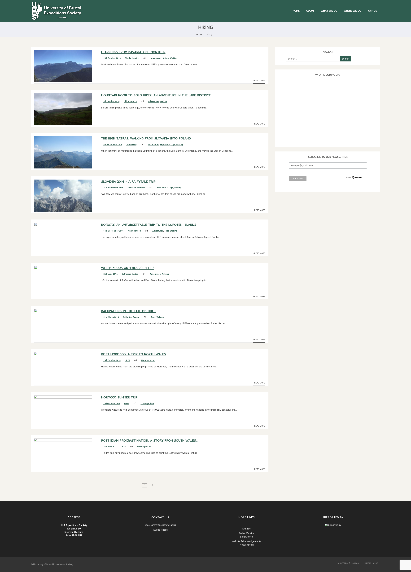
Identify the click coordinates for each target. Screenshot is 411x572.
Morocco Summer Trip (119, 397)
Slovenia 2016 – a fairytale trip (128, 181)
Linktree (246, 528)
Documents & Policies (348, 563)
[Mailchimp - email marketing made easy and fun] (354, 178)
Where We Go (352, 10)
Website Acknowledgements (246, 541)
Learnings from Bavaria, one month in (133, 52)
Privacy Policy (371, 563)
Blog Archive (246, 536)
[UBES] (56, 20)
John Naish (131, 144)
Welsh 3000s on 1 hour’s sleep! (127, 268)
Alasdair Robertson (136, 188)
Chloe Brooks (130, 101)
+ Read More (259, 81)
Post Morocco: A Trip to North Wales (133, 354)
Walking (173, 58)
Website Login (247, 544)
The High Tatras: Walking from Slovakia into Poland (146, 138)
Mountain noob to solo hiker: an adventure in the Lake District (156, 95)
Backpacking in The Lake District (128, 311)
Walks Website (246, 533)
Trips (173, 144)
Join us (372, 10)
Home (296, 10)
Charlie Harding (132, 58)
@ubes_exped (160, 530)
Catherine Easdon (130, 274)
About (310, 10)
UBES (127, 360)
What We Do (329, 10)
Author (165, 58)
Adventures (156, 58)
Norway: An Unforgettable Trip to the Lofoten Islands (148, 225)
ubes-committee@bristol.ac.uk (160, 525)
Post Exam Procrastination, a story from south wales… (149, 440)
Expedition (165, 144)
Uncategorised (148, 360)
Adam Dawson (134, 231)
